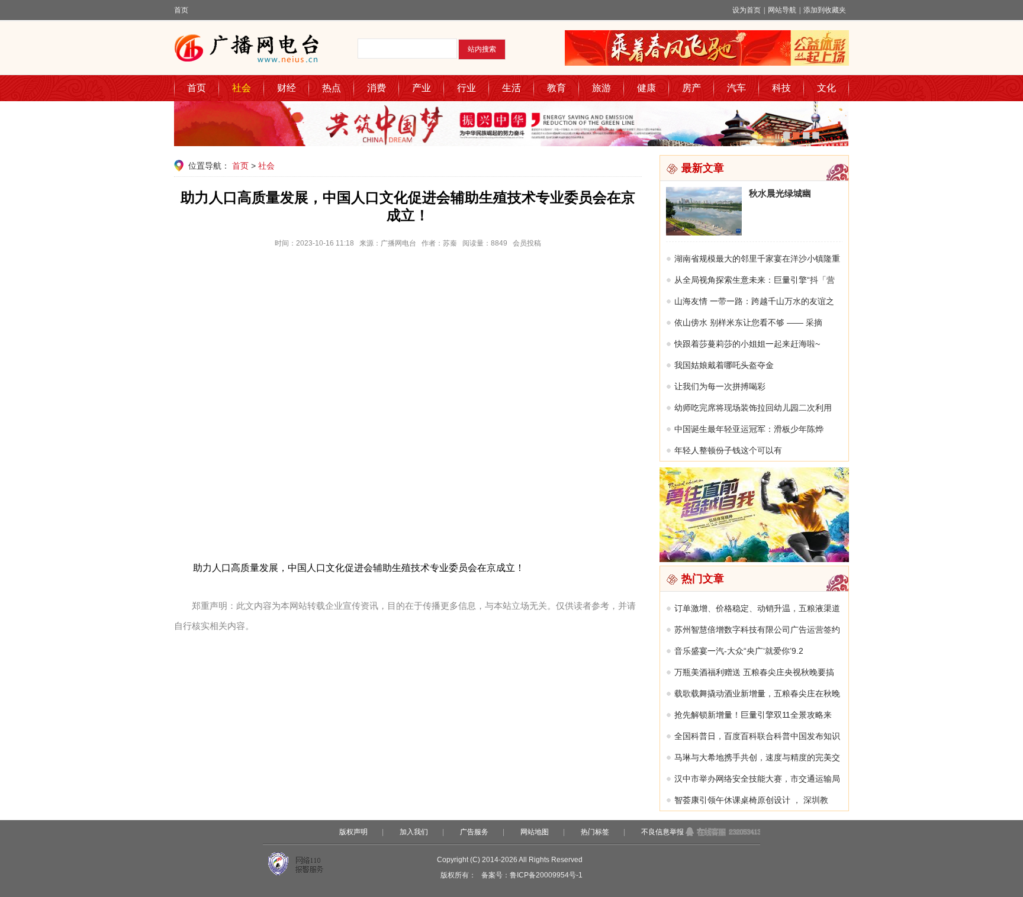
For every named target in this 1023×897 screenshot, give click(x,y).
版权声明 (353, 832)
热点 (331, 88)
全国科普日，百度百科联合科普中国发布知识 (757, 736)
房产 (691, 88)
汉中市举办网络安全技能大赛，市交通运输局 (757, 778)
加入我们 (414, 832)
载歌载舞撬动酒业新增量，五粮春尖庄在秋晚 (757, 693)
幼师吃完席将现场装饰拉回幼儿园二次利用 (753, 407)
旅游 (601, 88)
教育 (556, 88)
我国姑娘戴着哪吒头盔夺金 (724, 365)
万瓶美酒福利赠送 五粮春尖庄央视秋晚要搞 (754, 672)
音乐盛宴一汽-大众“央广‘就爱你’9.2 (738, 651)
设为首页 (746, 10)
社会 (241, 88)
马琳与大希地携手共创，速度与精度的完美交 (757, 757)
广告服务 (474, 832)
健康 (646, 88)
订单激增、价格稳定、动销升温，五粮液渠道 (757, 608)
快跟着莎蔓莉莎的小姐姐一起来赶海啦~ (747, 344)
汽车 (736, 88)
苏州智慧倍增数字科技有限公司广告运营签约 (757, 629)
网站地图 (534, 832)
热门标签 (595, 832)
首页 (181, 10)
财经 (286, 88)
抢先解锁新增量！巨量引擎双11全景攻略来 (753, 714)
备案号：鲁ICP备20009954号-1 (532, 875)
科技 (781, 88)
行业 (466, 88)
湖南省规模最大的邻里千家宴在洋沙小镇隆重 (757, 258)
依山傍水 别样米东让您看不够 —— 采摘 (748, 322)
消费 (376, 88)
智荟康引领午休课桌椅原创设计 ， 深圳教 (751, 800)
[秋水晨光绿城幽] (704, 232)
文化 (826, 88)
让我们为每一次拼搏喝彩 (719, 386)
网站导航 (782, 10)
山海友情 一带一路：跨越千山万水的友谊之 (754, 301)
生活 (511, 88)
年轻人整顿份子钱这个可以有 (728, 450)
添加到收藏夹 (824, 10)
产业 (421, 88)
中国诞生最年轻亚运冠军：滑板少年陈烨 (748, 429)
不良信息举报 (662, 832)
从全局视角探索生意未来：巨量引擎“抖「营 (754, 280)
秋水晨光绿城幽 (780, 193)
